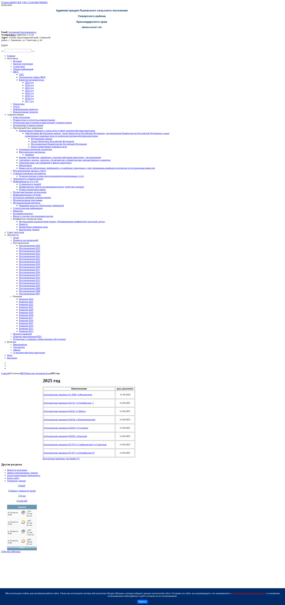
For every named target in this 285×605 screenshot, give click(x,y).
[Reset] (33, 51)
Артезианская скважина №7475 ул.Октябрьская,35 (69, 453)
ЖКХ (23, 373)
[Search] (2, 51)
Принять (142, 602)
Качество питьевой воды (38, 373)
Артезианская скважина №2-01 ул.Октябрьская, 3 (68, 403)
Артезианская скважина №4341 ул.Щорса (64, 411)
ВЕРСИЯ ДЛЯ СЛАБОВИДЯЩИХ (29, 2)
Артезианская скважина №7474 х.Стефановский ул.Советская (74, 444)
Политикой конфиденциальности (249, 593)
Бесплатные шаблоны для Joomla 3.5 (61, 458)
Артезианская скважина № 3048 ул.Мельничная (67, 394)
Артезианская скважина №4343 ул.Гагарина (65, 428)
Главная (5, 373)
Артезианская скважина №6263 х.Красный (65, 436)
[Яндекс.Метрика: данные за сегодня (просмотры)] (10, 551)
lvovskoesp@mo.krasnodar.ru (22, 32)
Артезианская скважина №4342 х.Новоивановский (69, 419)
